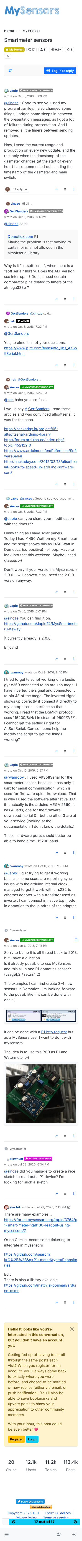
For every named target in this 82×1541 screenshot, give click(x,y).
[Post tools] (74, 189)
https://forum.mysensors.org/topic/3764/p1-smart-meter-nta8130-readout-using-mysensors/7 (40, 1225)
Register (16, 1439)
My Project (16, 49)
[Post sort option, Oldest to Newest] (10, 70)
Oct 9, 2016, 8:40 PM (53, 672)
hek (12, 321)
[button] (6, 1534)
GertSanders (19, 211)
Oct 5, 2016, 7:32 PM (32, 511)
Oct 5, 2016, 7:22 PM (32, 326)
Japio (14, 90)
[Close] (72, 1329)
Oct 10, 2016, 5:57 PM (33, 770)
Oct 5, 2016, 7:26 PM (32, 393)
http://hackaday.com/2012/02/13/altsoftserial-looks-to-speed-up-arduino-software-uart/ (41, 467)
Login (32, 1439)
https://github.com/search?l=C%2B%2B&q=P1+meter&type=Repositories (40, 1259)
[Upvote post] (57, 189)
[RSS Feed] (7, 56)
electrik (15, 1207)
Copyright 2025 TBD (23, 1513)
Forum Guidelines (58, 1513)
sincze (15, 203)
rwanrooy (16, 672)
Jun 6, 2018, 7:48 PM (33, 945)
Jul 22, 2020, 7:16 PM (51, 1207)
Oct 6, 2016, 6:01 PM (32, 611)
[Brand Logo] (32, 10)
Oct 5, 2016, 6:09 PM (32, 96)
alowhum (16, 1158)
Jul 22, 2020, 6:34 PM (33, 1164)
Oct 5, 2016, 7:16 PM (32, 217)
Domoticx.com (20, 236)
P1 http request (54, 1032)
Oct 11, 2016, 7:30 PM (53, 866)
